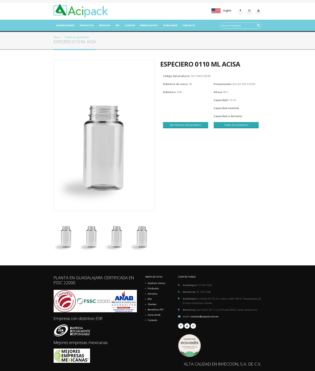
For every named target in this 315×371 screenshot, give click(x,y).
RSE (117, 25)
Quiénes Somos (65, 25)
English (226, 10)
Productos (87, 25)
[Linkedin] (258, 10)
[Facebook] (240, 10)
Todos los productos (77, 37)
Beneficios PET (149, 25)
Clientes (130, 25)
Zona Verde (170, 25)
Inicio (57, 37)
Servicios (104, 25)
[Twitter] (249, 10)
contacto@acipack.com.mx (204, 316)
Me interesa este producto (185, 125)
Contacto (188, 25)
